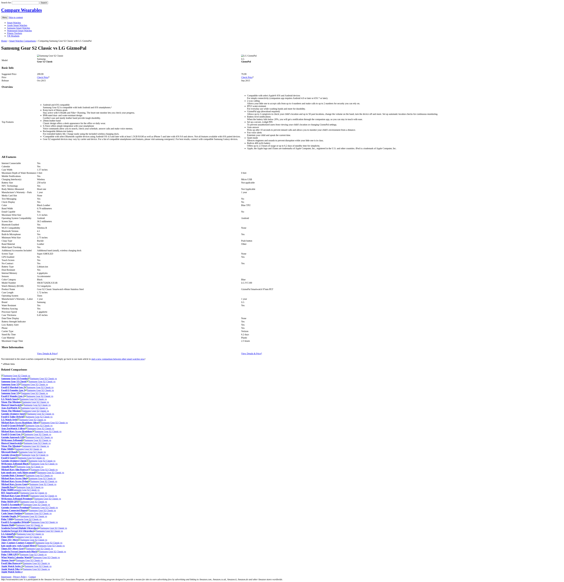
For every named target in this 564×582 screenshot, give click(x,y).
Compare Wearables (21, 10)
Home (4, 41)
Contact (32, 577)
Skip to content (16, 17)
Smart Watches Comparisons (22, 41)
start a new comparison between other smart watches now (118, 359)
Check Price (42, 77)
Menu (4, 17)
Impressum (6, 577)
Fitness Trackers (14, 33)
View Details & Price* (47, 353)
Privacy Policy (20, 577)
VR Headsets (13, 36)
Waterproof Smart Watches (19, 30)
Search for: (6, 2)
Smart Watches (14, 22)
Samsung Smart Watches (18, 28)
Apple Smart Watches (17, 25)
